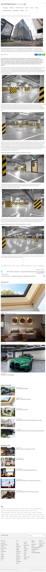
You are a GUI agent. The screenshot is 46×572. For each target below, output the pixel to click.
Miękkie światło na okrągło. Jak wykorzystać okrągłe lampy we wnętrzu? (14, 344)
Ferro (34, 514)
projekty (3, 510)
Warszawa (34, 516)
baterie (41, 514)
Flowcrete (35, 265)
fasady (38, 516)
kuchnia (25, 512)
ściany (22, 512)
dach (20, 510)
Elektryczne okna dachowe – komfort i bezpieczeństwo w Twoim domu (18, 224)
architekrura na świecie (13, 516)
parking (22, 265)
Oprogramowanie (15, 10)
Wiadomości (12, 7)
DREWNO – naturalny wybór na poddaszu (8, 313)
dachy (18, 512)
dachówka (34, 512)
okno (31, 508)
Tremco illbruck (41, 265)
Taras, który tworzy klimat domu (22, 409)
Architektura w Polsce (19, 7)
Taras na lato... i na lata (20, 459)
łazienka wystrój (29, 514)
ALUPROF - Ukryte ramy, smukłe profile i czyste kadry (25, 449)
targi (35, 510)
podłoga (13, 518)
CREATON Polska (8, 518)
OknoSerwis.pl (34, 544)
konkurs (11, 510)
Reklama (40, 546)
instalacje (27, 510)
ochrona (33, 518)
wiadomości (3, 508)
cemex (20, 516)
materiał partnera (28, 265)
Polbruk (19, 514)
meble (38, 514)
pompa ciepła (19, 518)
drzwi (23, 510)
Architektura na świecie (7, 10)
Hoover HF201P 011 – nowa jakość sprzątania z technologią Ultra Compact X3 (19, 276)
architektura (9, 508)
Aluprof (29, 512)
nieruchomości (25, 516)
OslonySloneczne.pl (35, 549)
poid (30, 516)
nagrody (7, 510)
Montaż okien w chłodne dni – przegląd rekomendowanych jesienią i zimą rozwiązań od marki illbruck (25, 272)
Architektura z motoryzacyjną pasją (7, 374)
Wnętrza (36, 7)
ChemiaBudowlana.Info (36, 547)
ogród (32, 510)
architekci (14, 512)
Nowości (31, 7)
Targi (26, 10)
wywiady (2, 516)
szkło (24, 518)
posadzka (18, 265)
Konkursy (22, 10)
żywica (13, 265)
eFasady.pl (33, 551)
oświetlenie (28, 518)
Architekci (27, 7)
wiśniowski (39, 512)
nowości (16, 510)
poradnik (7, 514)
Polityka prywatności (41, 544)
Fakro (23, 514)
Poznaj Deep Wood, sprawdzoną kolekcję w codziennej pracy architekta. (18, 152)
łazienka (12, 514)
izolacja (2, 514)
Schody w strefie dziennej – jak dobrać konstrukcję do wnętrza (27, 491)
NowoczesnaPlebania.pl (36, 552)
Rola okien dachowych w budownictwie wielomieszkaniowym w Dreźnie (29, 420)
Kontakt (43, 543)
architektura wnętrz (7, 265)
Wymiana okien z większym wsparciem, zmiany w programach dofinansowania (30, 430)
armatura (42, 516)
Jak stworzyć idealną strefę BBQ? (22, 388)
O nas (40, 543)
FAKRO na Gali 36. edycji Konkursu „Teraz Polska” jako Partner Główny (28, 480)
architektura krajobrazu (6, 512)
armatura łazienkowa (40, 518)
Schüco (2, 518)
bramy (7, 516)
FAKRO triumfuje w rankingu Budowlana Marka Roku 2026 (26, 470)
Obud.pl (33, 546)
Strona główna (5, 7)
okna (16, 514)
